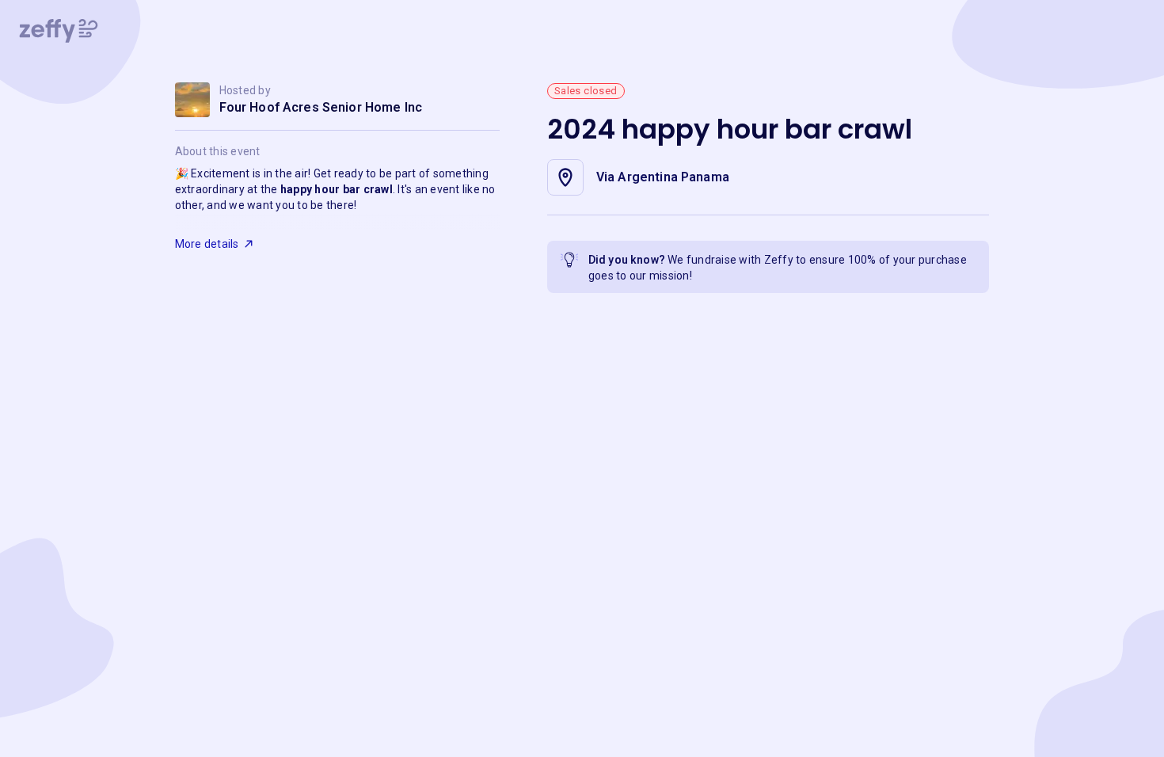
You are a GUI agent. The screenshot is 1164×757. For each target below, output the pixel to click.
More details (207, 244)
